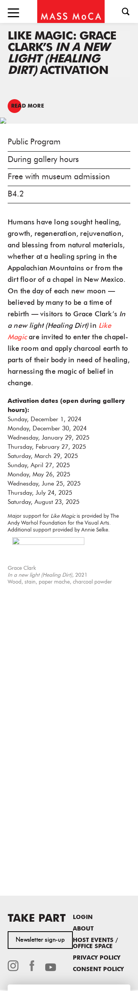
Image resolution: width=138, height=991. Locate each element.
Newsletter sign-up (40, 940)
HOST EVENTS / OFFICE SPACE (95, 944)
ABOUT (83, 929)
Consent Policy (98, 970)
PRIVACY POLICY (96, 958)
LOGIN (83, 918)
